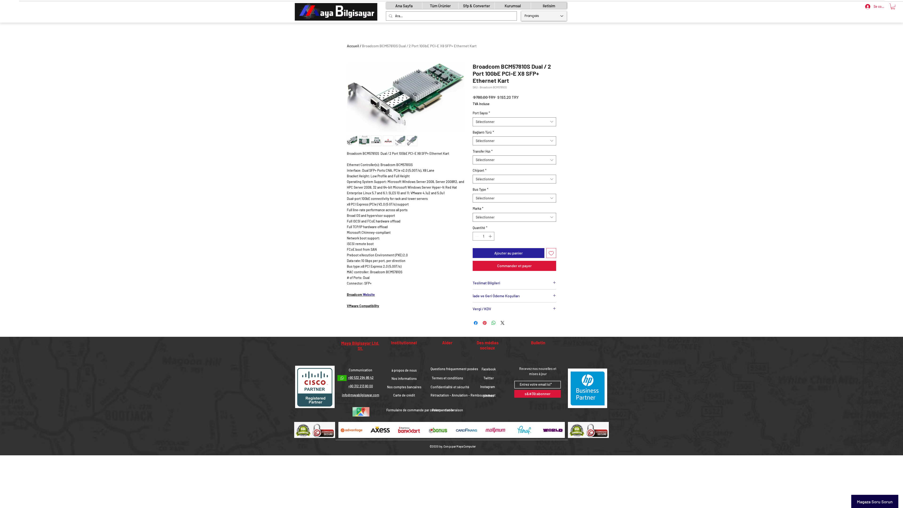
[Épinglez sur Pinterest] (484, 323)
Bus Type (480, 189)
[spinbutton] (483, 236)
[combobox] (514, 121)
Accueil (353, 46)
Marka (478, 208)
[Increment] (491, 236)
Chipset (480, 170)
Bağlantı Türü (483, 132)
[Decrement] (476, 236)
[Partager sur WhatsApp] (493, 323)
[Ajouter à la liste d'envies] (551, 253)
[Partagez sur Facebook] (476, 323)
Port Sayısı (481, 113)
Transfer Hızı (483, 151)
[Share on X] (502, 323)
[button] (892, 6)
